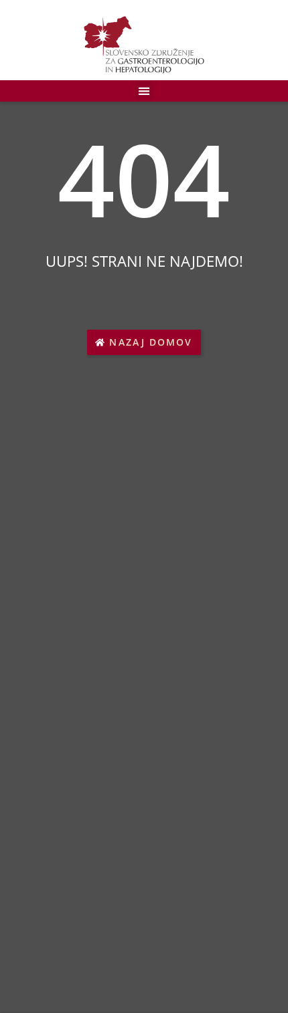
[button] (144, 91)
